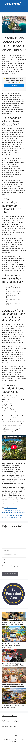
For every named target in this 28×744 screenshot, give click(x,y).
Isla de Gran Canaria (10, 508)
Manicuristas (14, 735)
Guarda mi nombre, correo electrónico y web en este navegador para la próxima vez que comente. (13, 566)
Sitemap (14, 732)
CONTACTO (14, 85)
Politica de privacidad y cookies (12, 721)
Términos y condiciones (9, 716)
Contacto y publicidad (9, 726)
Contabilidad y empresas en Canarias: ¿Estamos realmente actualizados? (11, 645)
